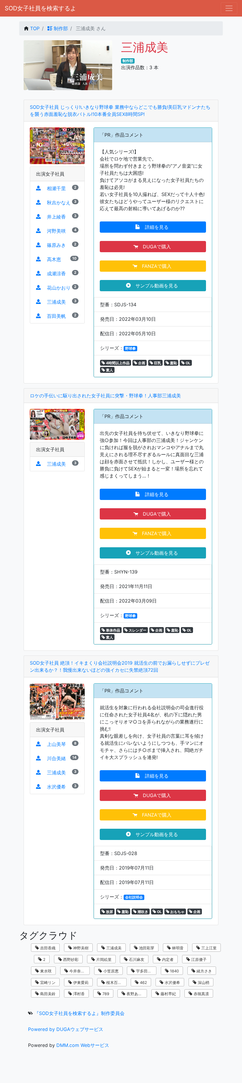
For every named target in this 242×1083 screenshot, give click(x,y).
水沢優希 (171, 982)
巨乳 (157, 363)
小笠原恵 (110, 971)
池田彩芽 (146, 948)
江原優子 (198, 959)
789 (105, 993)
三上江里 (208, 948)
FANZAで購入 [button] (155, 266)
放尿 (109, 911)
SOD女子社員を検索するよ (40, 8)
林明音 (177, 948)
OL (187, 363)
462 (143, 982)
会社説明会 (134, 897)
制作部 (60, 28)
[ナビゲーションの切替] (229, 8)
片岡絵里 (103, 959)
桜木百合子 (115, 982)
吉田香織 (47, 948)
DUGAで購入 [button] (155, 247)
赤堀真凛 (200, 993)
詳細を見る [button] (155, 227)
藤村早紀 (167, 993)
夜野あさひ (135, 993)
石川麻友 (136, 959)
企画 (141, 363)
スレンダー (137, 630)
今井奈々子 (78, 971)
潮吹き (142, 911)
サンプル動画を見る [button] (155, 286)
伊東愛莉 (80, 982)
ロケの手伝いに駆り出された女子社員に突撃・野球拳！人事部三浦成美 (105, 396)
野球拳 (130, 348)
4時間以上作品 (117, 363)
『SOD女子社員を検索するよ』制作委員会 (79, 1013)
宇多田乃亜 (145, 971)
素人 (109, 370)
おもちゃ (176, 911)
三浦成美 (113, 948)
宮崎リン (47, 982)
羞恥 (173, 363)
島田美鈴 (47, 993)
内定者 (167, 959)
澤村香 (78, 993)
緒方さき (203, 971)
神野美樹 (80, 948)
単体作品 (112, 630)
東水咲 (45, 971)
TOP (35, 28)
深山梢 (203, 982)
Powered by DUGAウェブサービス (65, 1029)
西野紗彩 (70, 959)
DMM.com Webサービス (82, 1045)
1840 (174, 971)
